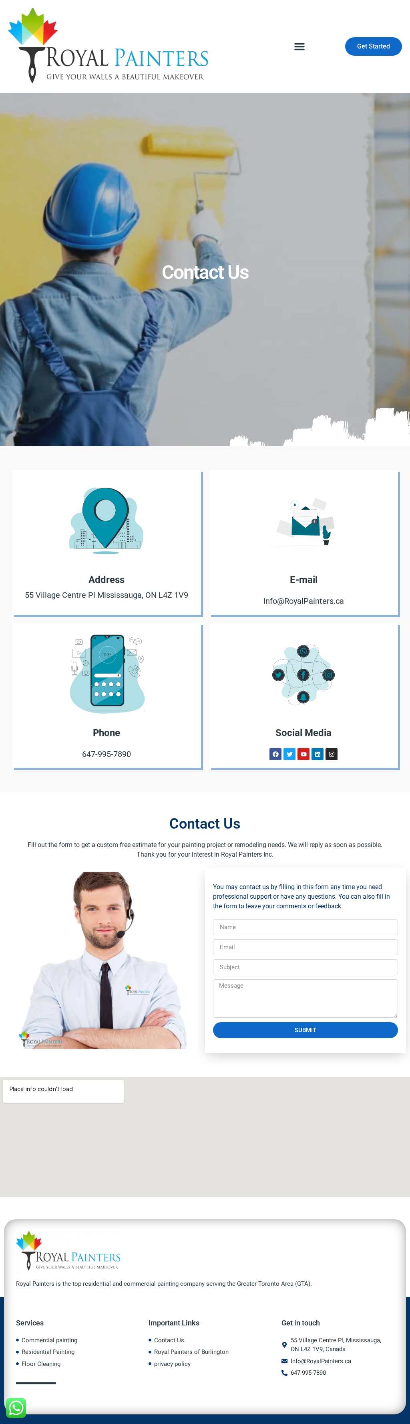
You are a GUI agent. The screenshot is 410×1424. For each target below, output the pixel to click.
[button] (299, 46)
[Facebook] (275, 754)
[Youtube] (303, 754)
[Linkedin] (318, 754)
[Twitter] (289, 754)
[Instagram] (332, 754)
